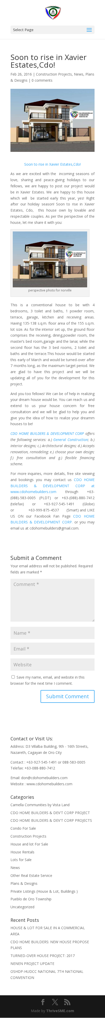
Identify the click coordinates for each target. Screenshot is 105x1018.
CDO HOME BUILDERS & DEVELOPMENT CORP (47, 433)
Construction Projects (54, 74)
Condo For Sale (23, 828)
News (78, 74)
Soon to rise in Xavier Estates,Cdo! (52, 164)
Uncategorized (22, 906)
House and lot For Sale (29, 844)
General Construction (70, 439)
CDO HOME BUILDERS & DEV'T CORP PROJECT (50, 812)
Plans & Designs (23, 883)
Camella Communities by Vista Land (40, 804)
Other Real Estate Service (31, 875)
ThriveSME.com (60, 1010)
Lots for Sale (21, 859)
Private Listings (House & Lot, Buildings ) (44, 891)
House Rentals (22, 852)
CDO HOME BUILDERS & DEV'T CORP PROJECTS (51, 820)
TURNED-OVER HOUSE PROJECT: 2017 (42, 955)
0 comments (42, 80)
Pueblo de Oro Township (30, 899)
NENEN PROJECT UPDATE (32, 963)
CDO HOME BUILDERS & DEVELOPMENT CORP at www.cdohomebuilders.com (52, 485)
